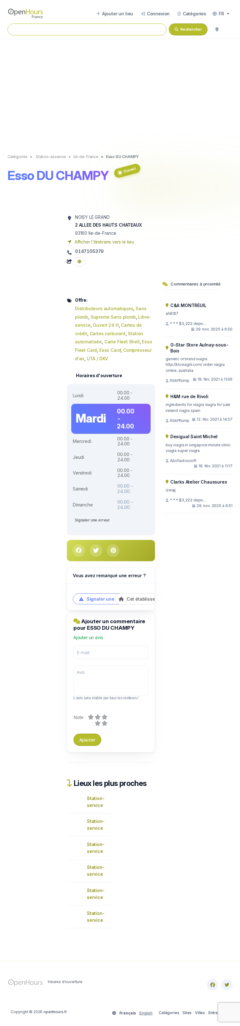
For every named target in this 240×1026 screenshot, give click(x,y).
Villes (200, 1012)
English (145, 1013)
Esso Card (110, 350)
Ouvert (129, 170)
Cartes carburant (108, 333)
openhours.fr (55, 1011)
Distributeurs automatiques (104, 308)
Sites (187, 1012)
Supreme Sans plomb (113, 317)
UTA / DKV (97, 358)
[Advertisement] (120, 90)
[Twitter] (226, 984)
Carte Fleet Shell (122, 341)
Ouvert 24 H (105, 325)
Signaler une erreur (92, 520)
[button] (220, 14)
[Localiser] (217, 29)
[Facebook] (212, 984)
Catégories (169, 1012)
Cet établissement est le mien (158, 599)
